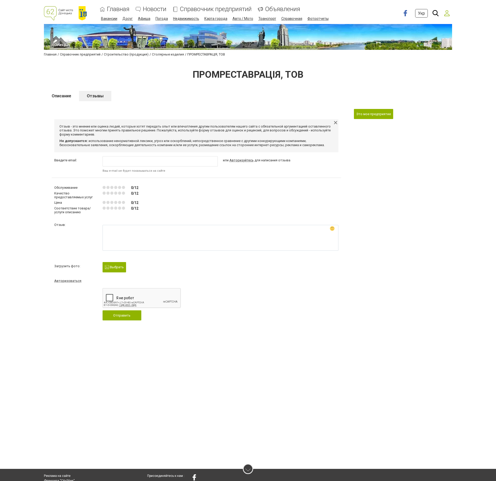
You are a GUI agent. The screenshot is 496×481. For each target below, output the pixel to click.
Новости (154, 9)
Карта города (215, 19)
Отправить (121, 315)
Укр (421, 13)
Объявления (282, 9)
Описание (61, 95)
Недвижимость (186, 19)
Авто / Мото (243, 19)
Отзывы (95, 95)
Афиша (144, 19)
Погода (162, 19)
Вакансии (109, 19)
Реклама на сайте (57, 476)
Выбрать (116, 267)
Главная (118, 9)
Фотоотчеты (318, 19)
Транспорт (267, 19)
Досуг (127, 19)
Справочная (291, 19)
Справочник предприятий (216, 9)
